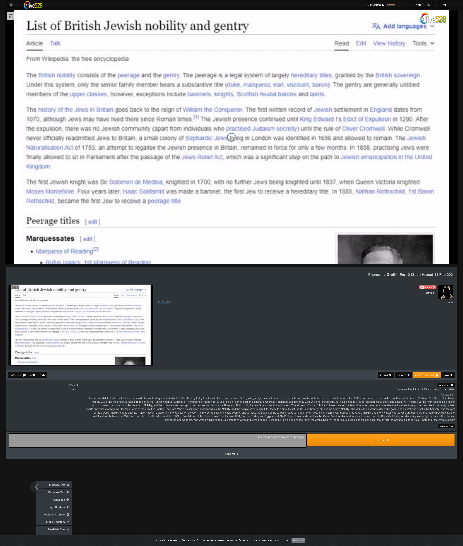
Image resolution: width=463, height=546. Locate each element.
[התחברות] (445, 5)
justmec (429, 293)
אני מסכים (298, 540)
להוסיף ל (402, 375)
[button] (427, 287)
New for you (445, 385)
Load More (231, 453)
